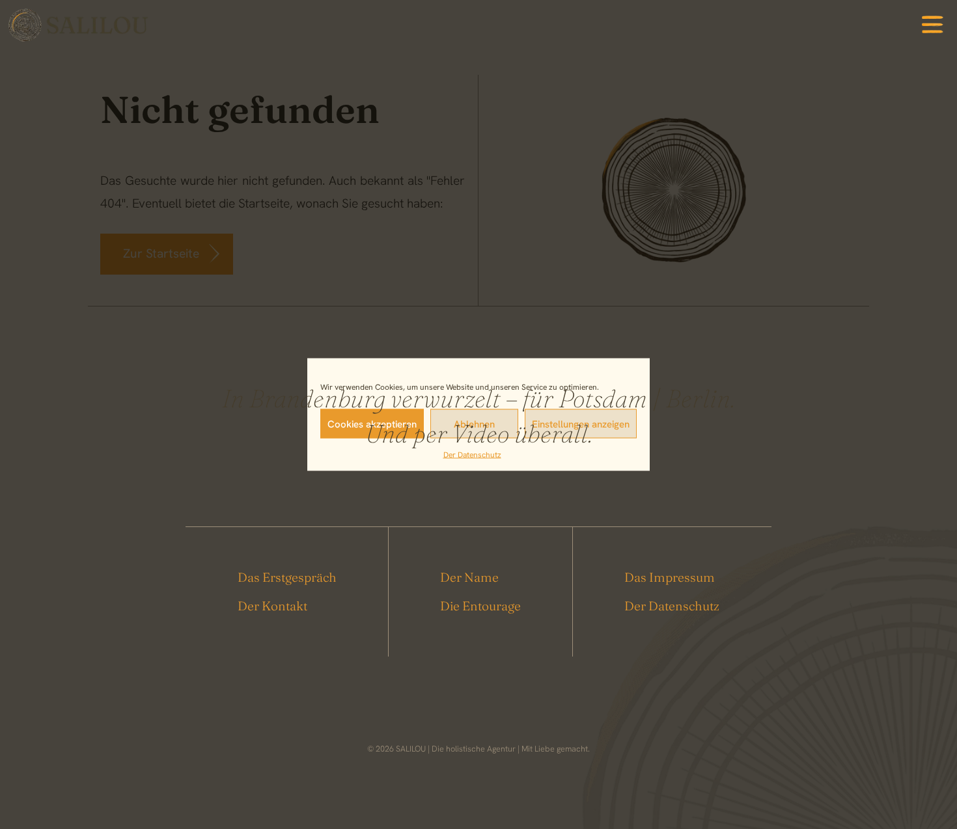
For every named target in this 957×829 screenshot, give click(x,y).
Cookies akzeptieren (372, 423)
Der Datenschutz (472, 455)
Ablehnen (474, 423)
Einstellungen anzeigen (581, 423)
